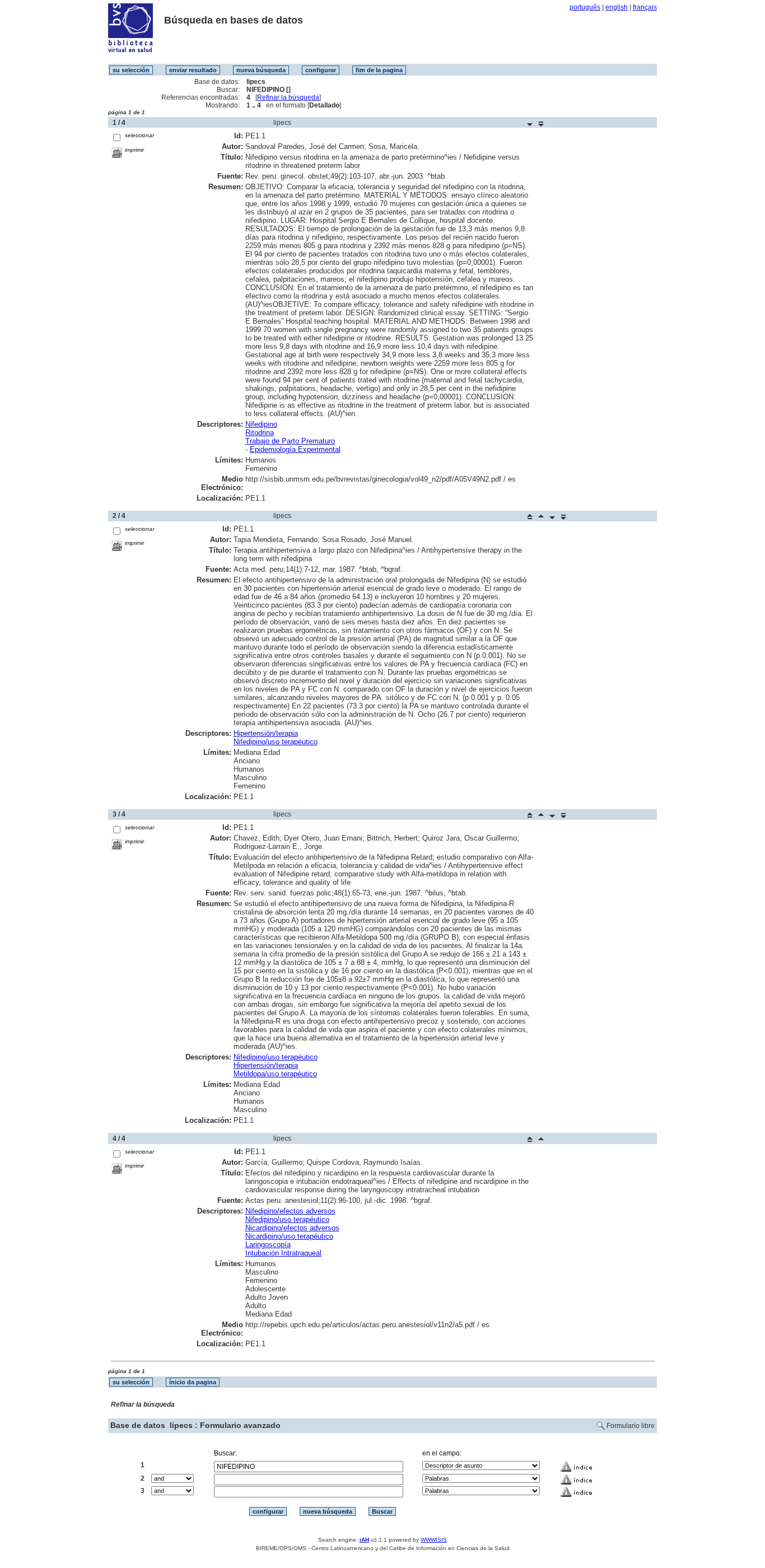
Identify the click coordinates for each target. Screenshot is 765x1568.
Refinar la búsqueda (288, 97)
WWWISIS (434, 1540)
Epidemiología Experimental (295, 449)
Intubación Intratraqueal (283, 1253)
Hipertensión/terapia (266, 733)
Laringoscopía (268, 1244)
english (616, 7)
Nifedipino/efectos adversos (290, 1211)
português (585, 7)
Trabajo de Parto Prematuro (290, 441)
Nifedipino (261, 424)
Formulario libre (631, 1426)
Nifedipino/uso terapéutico (276, 742)
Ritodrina (259, 432)
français (645, 7)
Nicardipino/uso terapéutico (289, 1236)
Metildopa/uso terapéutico (275, 1074)
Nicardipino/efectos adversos (292, 1228)
